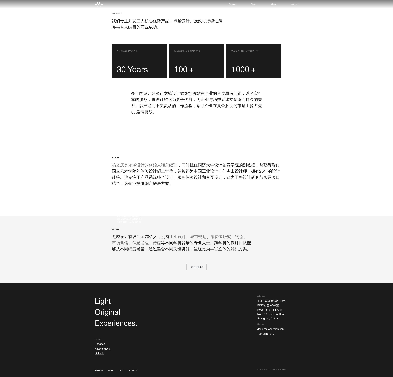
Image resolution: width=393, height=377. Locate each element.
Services (233, 4)
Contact (294, 4)
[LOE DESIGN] (99, 4)
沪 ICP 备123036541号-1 (279, 369)
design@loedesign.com (271, 329)
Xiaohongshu (102, 348)
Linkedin (99, 353)
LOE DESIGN (266, 369)
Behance (100, 344)
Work (253, 4)
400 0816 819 (265, 333)
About (273, 4)
